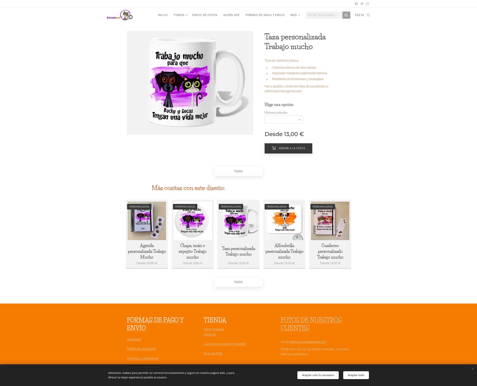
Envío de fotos (213, 353)
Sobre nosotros (214, 329)
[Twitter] (362, 4)
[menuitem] (163, 15)
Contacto (210, 334)
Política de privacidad (141, 349)
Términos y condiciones (142, 358)
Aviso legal (134, 339)
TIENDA (215, 320)
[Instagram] (367, 4)
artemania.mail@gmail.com (308, 342)
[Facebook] (356, 4)
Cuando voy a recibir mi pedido (225, 344)
